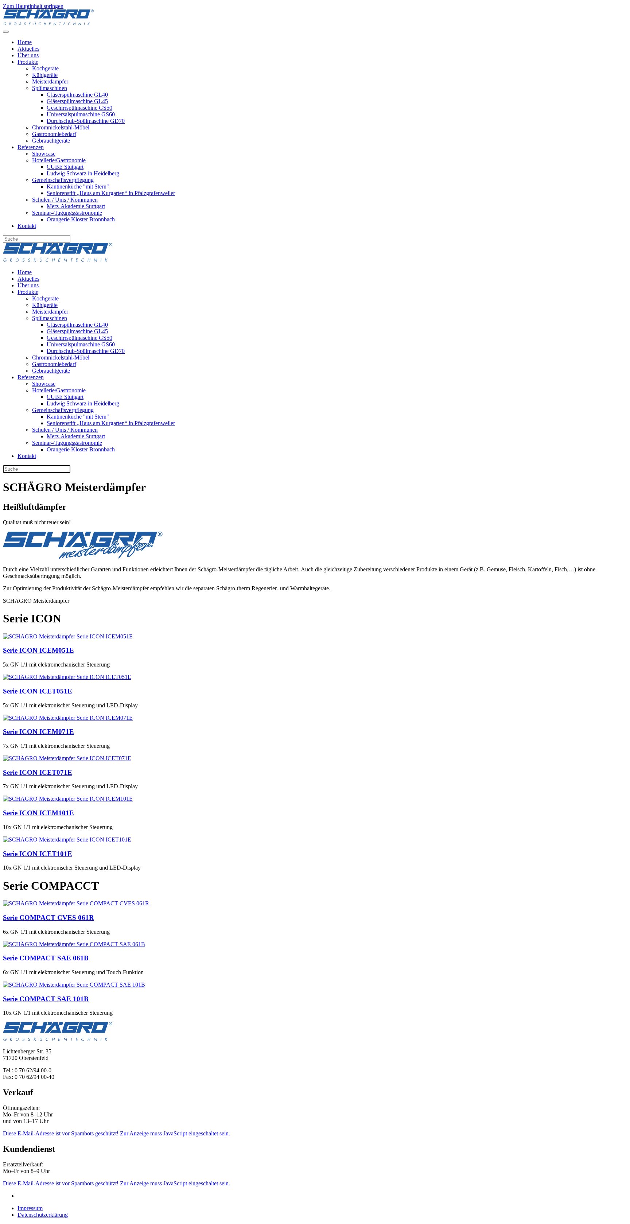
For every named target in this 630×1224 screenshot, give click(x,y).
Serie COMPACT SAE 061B (46, 958)
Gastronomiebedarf (54, 134)
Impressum (30, 1208)
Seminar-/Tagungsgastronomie (67, 213)
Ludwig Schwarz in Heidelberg (83, 173)
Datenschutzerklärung (43, 1215)
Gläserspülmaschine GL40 (77, 95)
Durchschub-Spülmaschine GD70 (86, 121)
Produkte (28, 62)
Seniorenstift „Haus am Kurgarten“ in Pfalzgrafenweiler (111, 193)
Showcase (43, 154)
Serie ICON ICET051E (37, 691)
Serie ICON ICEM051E (38, 650)
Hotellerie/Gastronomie (59, 160)
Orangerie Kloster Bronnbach (81, 219)
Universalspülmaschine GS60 (81, 114)
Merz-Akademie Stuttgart (76, 206)
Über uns (28, 55)
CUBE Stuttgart (65, 167)
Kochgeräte (45, 68)
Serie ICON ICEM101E (38, 813)
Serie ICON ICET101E (37, 854)
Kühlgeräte (45, 75)
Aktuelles (28, 49)
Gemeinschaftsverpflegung (63, 180)
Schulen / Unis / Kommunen (65, 200)
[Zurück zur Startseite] (48, 23)
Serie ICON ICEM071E (38, 731)
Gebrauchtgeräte (51, 140)
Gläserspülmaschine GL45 (77, 101)
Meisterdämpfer (50, 81)
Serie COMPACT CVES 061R (48, 917)
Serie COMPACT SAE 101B (46, 999)
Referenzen (31, 147)
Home (25, 42)
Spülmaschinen (49, 88)
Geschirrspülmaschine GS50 (79, 108)
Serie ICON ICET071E (37, 772)
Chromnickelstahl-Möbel (60, 127)
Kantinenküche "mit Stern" (78, 186)
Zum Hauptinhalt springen (33, 6)
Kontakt (27, 226)
